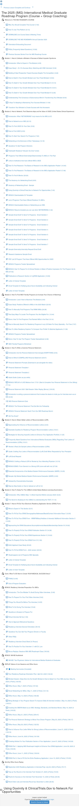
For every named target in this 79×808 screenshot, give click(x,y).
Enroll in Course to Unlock (39, 802)
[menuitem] (1, 5)
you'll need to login (48, 799)
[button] (1, 2)
